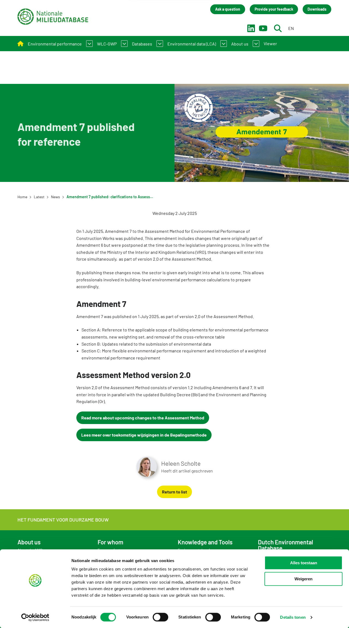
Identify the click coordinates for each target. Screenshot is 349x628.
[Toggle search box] (278, 28)
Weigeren (303, 579)
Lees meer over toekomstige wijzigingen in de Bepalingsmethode (144, 434)
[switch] (160, 617)
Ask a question (227, 9)
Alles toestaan (303, 562)
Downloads (317, 9)
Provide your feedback (274, 9)
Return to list (174, 491)
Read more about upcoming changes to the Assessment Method (142, 417)
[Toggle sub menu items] (89, 43)
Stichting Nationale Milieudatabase (52, 16)
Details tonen (292, 617)
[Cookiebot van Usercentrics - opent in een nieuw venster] (35, 617)
